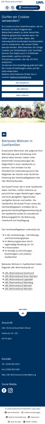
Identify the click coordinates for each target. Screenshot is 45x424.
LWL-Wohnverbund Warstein (18, 288)
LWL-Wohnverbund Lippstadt (19, 279)
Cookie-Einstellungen (32, 412)
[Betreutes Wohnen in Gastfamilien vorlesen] (4, 134)
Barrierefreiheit (13, 412)
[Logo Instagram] (10, 390)
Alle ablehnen (22, 89)
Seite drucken (16, 422)
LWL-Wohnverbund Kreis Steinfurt (21, 276)
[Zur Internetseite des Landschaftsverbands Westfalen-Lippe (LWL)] (40, 2)
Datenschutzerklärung (20, 77)
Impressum (35, 417)
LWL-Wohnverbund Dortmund (19, 273)
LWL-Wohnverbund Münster (18, 285)
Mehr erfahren (22, 95)
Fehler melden (31, 422)
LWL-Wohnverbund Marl (11, 1)
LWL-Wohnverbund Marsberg (19, 282)
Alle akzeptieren (22, 83)
